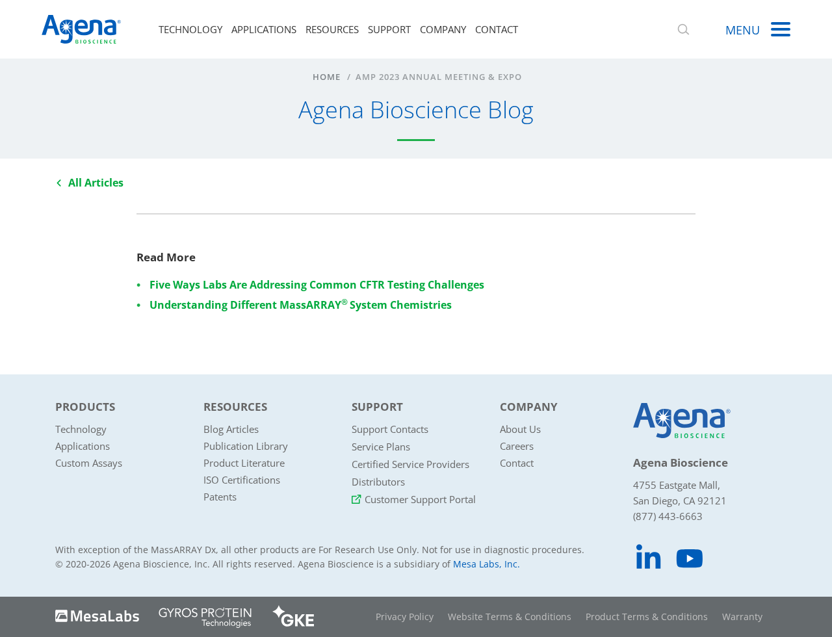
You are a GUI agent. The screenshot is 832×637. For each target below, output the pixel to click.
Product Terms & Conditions (647, 616)
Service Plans (381, 446)
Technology (190, 29)
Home (327, 77)
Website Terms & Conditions (509, 616)
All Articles (96, 183)
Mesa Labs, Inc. (486, 564)
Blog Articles (231, 429)
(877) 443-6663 (668, 516)
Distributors (378, 481)
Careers (517, 445)
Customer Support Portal (420, 499)
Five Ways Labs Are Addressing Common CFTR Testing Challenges (317, 285)
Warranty (742, 616)
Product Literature (244, 462)
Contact (496, 29)
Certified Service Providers (410, 464)
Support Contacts (390, 429)
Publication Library (245, 445)
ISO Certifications (241, 479)
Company (443, 29)
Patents (220, 496)
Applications (263, 29)
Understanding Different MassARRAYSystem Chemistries (301, 305)
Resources (332, 29)
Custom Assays (88, 462)
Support (389, 29)
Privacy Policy (405, 616)
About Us (520, 429)
